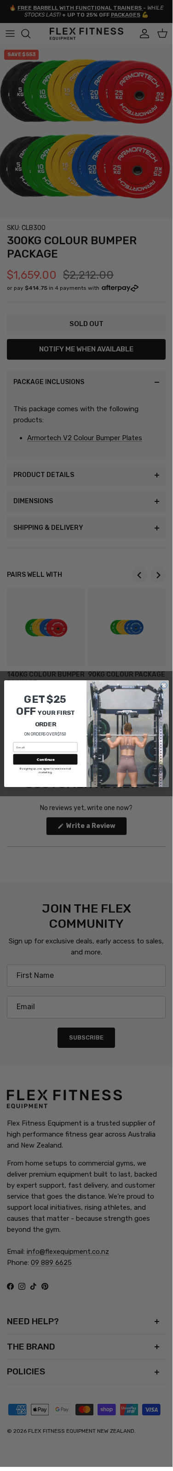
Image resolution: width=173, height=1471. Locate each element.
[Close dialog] (163, 685)
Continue (45, 759)
